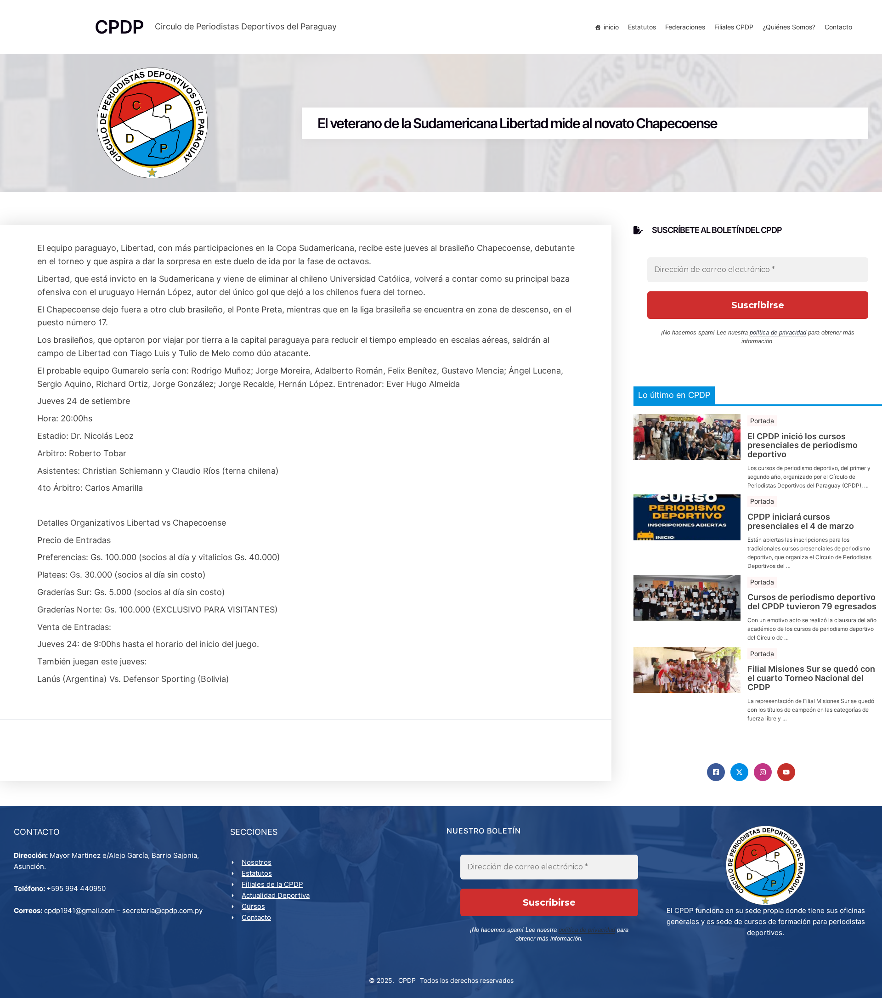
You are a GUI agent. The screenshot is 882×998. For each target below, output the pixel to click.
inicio (611, 27)
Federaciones (685, 27)
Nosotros (256, 862)
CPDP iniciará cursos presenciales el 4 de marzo (800, 521)
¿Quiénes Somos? (789, 27)
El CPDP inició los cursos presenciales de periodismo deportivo (802, 445)
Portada (762, 421)
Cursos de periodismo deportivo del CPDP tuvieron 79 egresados (811, 602)
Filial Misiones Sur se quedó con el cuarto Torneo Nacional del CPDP (811, 678)
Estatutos (642, 27)
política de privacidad (778, 332)
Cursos (253, 906)
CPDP (407, 980)
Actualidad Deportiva (276, 895)
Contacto (838, 27)
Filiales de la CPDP (272, 884)
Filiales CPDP (733, 27)
